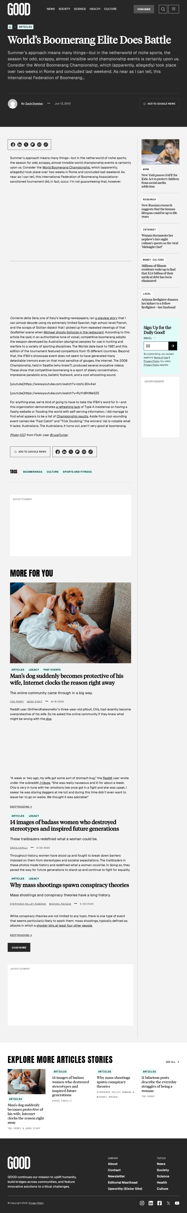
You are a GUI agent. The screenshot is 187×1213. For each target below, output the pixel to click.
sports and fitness (77, 471)
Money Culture (153, 259)
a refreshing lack (68, 407)
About (113, 1164)
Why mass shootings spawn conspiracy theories (69, 884)
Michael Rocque (60, 903)
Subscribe (144, 9)
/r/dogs (44, 783)
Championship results (72, 416)
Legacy (34, 669)
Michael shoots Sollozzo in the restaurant (74, 332)
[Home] (10, 26)
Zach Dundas (34, 103)
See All (171, 1061)
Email (149, 338)
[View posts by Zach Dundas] (13, 104)
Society (64, 9)
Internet (149, 229)
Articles (25, 27)
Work (146, 169)
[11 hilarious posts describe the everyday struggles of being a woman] (160, 1084)
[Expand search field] (163, 9)
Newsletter (116, 1176)
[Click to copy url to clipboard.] (46, 144)
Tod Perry (17, 701)
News (51, 9)
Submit (174, 347)
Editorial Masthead (123, 1182)
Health (95, 9)
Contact (114, 1170)
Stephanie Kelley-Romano (28, 903)
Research (149, 199)
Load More (19, 947)
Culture (110, 9)
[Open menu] (173, 9)
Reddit (107, 778)
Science (80, 9)
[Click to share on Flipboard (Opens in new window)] (32, 144)
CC (22, 435)
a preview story (106, 318)
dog (48, 719)
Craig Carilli (19, 847)
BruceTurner (59, 435)
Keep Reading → (21, 806)
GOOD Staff (34, 701)
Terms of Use (161, 357)
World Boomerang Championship (66, 167)
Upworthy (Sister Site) (125, 1189)
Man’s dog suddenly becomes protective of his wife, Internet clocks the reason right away (66, 679)
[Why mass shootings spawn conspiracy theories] (116, 1084)
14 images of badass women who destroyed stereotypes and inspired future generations (64, 825)
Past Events (52, 669)
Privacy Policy (151, 361)
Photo (14, 435)
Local (147, 293)
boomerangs (32, 471)
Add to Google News (161, 103)
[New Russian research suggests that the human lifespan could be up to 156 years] (160, 206)
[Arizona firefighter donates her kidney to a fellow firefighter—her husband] (160, 298)
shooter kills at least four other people (64, 926)
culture (53, 471)
